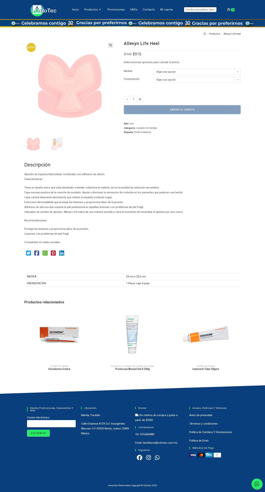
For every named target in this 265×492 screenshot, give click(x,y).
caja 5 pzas (143, 283)
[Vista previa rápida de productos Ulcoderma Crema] (92, 313)
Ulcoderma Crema (59, 369)
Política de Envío (199, 440)
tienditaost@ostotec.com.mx (160, 442)
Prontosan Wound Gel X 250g (132, 369)
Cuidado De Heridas (146, 128)
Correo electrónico (38, 417)
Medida (128, 71)
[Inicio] (205, 33)
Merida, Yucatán (90, 415)
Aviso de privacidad (200, 415)
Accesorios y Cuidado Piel (123, 366)
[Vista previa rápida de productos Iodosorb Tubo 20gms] (239, 313)
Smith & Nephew (142, 132)
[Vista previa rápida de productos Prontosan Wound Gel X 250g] (166, 313)
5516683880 (147, 434)
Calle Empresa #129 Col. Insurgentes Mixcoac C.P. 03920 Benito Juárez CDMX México (105, 428)
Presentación (132, 79)
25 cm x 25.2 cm (136, 276)
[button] (110, 45)
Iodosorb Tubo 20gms (206, 369)
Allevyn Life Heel (232, 33)
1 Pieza (130, 283)
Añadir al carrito (182, 109)
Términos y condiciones (203, 423)
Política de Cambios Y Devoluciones (210, 432)
